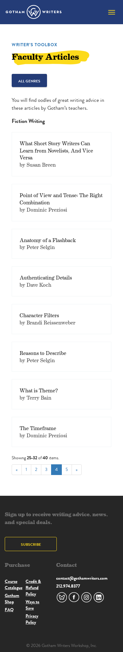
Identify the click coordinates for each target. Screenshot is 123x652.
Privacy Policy (32, 619)
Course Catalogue (13, 584)
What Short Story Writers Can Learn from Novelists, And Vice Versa (56, 150)
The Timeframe (38, 428)
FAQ (9, 609)
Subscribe (31, 544)
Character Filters (39, 315)
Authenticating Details (46, 277)
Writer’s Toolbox (34, 44)
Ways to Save (32, 605)
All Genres (29, 81)
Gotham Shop (12, 598)
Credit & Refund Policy (33, 587)
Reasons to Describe (43, 353)
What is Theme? (39, 390)
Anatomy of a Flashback (48, 240)
